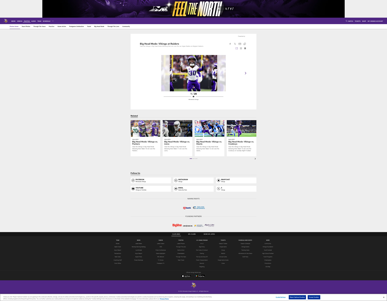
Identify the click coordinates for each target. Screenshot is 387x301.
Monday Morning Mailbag (139, 246)
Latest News (138, 243)
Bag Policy (202, 246)
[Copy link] (244, 44)
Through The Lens (181, 246)
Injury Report (117, 250)
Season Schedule (245, 243)
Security (202, 263)
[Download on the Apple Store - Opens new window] (186, 276)
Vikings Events (245, 246)
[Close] (384, 297)
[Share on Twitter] (235, 45)
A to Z (201, 243)
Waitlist (223, 253)
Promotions (268, 263)
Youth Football (268, 250)
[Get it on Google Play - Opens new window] (200, 276)
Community (268, 243)
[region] (193, 297)
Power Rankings (138, 260)
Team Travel (181, 260)
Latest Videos (160, 243)
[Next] (245, 73)
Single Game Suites (223, 260)
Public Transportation (202, 260)
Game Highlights (160, 253)
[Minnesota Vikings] (193, 285)
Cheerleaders (180, 253)
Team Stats (118, 256)
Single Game (223, 246)
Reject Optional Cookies (297, 297)
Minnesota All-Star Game (245, 253)
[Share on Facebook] (230, 45)
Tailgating (201, 266)
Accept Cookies (314, 297)
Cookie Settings (281, 297)
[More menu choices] (53, 21)
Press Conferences (161, 250)
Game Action (180, 250)
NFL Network (160, 256)
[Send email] (239, 45)
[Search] (346, 21)
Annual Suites (223, 256)
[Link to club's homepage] (5, 20)
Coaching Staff (118, 260)
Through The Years (181, 256)
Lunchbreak (139, 250)
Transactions (117, 253)
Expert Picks (138, 256)
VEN (161, 246)
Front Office (117, 263)
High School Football (268, 253)
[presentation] (255, 159)
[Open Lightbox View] (193, 79)
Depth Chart (117, 246)
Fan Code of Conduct (202, 250)
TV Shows (160, 260)
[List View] (245, 48)
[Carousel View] (237, 48)
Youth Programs (267, 256)
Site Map (267, 266)
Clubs (223, 263)
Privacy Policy (164, 299)
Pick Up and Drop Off (202, 256)
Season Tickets (223, 243)
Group (223, 250)
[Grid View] (241, 48)
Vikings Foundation (268, 246)
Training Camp (245, 250)
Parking (202, 253)
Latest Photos (181, 243)
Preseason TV (160, 263)
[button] (190, 158)
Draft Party (245, 256)
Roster (117, 243)
